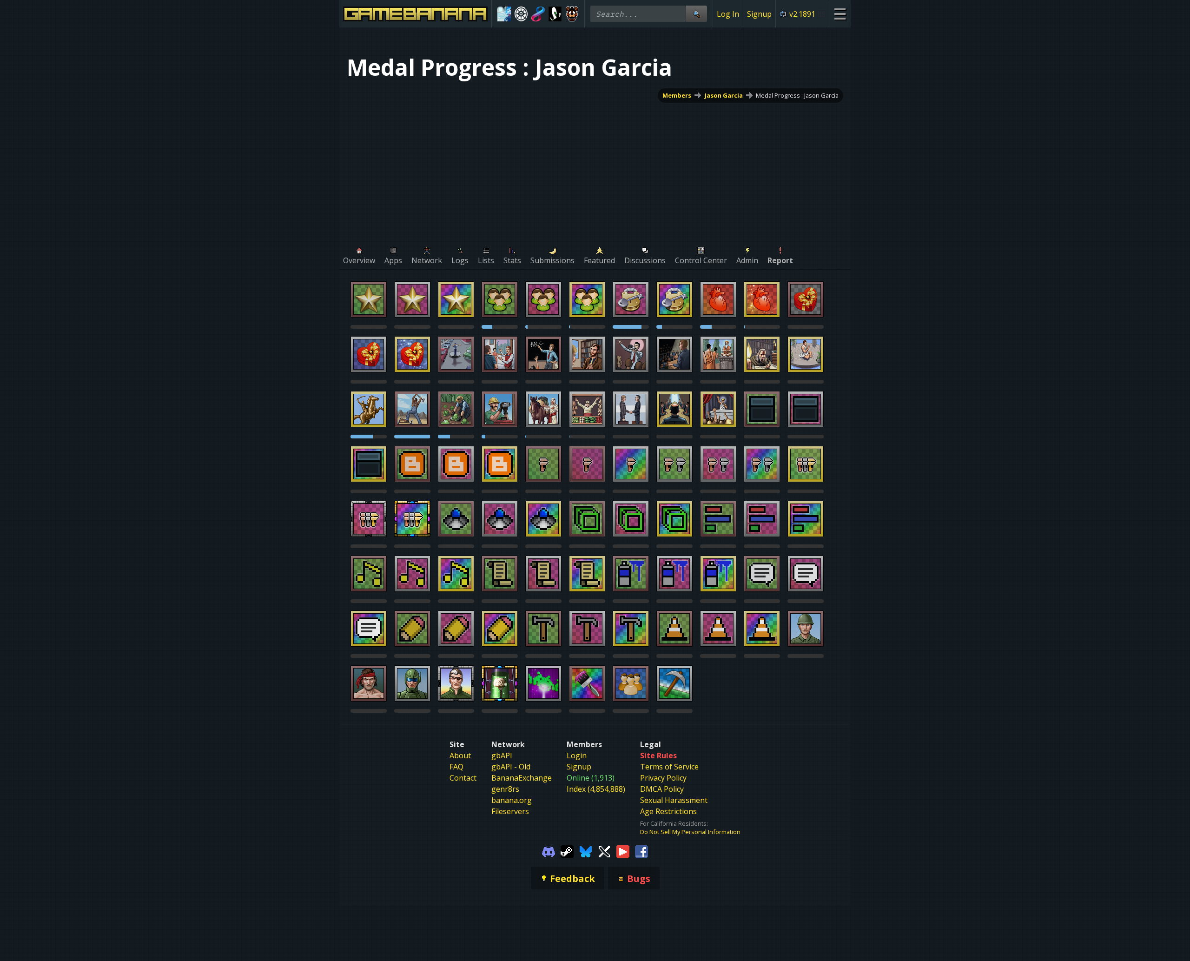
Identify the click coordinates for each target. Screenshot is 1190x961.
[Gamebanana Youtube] (622, 851)
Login (577, 755)
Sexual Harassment (673, 800)
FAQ (456, 767)
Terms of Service (669, 767)
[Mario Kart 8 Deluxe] (538, 14)
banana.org (511, 800)
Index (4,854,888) (596, 789)
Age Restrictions (668, 811)
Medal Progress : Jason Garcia (797, 95)
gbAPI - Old (510, 767)
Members (676, 95)
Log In (728, 14)
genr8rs (505, 789)
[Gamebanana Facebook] (641, 851)
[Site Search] (696, 14)
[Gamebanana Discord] (548, 851)
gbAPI (501, 755)
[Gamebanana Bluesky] (585, 851)
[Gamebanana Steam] (567, 851)
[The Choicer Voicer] (504, 14)
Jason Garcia (724, 95)
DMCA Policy (662, 789)
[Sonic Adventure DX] (555, 14)
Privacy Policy (663, 778)
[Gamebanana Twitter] (604, 851)
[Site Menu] (840, 13)
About (460, 755)
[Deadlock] (521, 14)
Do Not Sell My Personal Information (690, 832)
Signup (759, 14)
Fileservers (510, 811)
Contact (463, 778)
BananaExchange (521, 778)
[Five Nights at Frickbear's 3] (572, 14)
